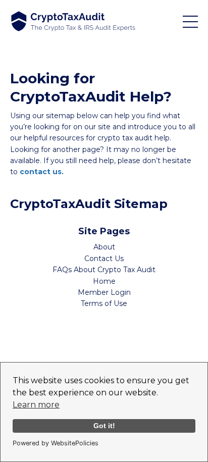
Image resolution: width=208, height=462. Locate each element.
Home (104, 281)
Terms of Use (104, 303)
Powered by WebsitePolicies (55, 443)
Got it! (104, 426)
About (104, 246)
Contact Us (104, 258)
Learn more (36, 404)
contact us (41, 171)
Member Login (104, 292)
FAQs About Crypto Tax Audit (104, 269)
